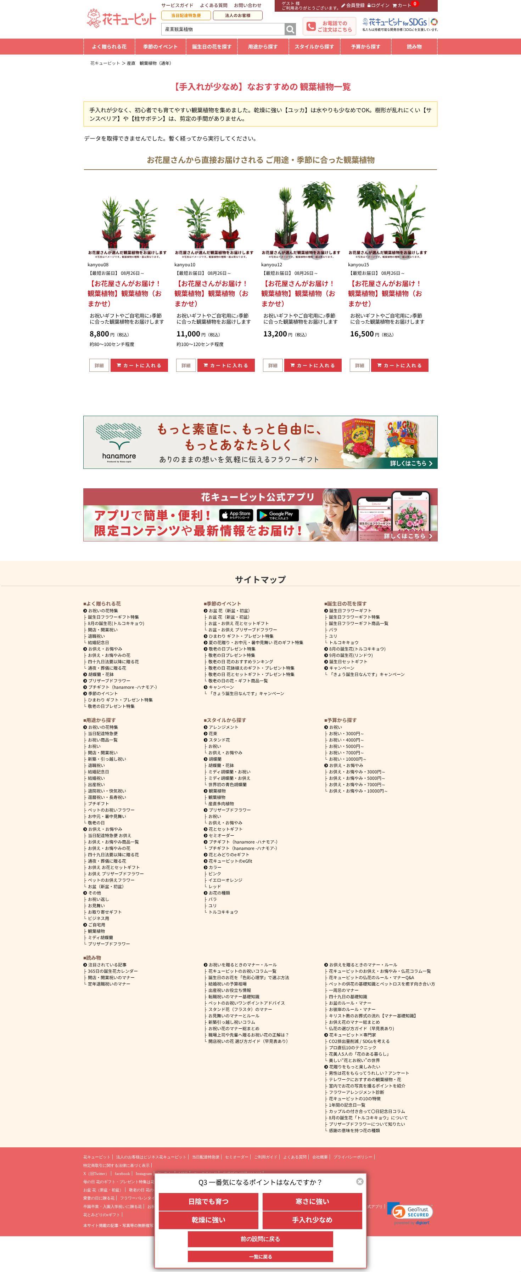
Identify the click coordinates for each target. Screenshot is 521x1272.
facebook (122, 1173)
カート (404, 5)
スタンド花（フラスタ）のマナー (240, 1009)
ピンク (214, 873)
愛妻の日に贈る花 (98, 1198)
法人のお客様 (238, 15)
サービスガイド (177, 5)
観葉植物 (96, 931)
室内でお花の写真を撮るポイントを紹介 (367, 1086)
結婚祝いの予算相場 (227, 984)
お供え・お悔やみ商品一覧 (113, 842)
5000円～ (346, 746)
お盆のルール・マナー (350, 1003)
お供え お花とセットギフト (114, 867)
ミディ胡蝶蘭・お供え (229, 778)
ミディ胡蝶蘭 (100, 937)
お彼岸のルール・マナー (352, 1009)
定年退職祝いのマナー (109, 984)
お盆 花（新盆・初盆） (230, 617)
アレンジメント (224, 727)
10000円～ (348, 759)
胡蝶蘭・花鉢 (101, 674)
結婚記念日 (98, 642)
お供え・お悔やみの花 (109, 655)
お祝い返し (98, 899)
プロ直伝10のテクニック (352, 1047)
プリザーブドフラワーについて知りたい (367, 1124)
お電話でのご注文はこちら (335, 26)
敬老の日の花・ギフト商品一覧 (238, 680)
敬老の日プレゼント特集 (111, 706)
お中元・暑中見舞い (107, 816)
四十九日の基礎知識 (348, 996)
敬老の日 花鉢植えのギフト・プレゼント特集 (251, 668)
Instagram (144, 1173)
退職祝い (96, 636)
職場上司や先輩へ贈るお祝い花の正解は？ (248, 1035)
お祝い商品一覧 (103, 740)
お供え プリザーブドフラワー (116, 873)
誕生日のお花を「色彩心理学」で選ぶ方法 (248, 977)
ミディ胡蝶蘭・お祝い (229, 771)
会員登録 (355, 5)
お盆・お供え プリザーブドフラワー (242, 629)
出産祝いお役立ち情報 (229, 990)
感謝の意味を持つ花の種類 (354, 1130)
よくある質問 (214, 5)
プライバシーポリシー (353, 1157)
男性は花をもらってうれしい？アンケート (369, 1073)
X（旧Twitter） (96, 1173)
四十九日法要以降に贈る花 (113, 661)
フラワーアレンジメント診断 (356, 1092)
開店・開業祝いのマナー (111, 977)
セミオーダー (221, 835)
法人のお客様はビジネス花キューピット (151, 1157)
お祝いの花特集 (103, 610)
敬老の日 (96, 822)
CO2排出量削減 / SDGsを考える (359, 1041)
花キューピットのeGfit (230, 861)
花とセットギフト (226, 829)
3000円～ (346, 733)
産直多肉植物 (221, 803)
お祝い (94, 746)
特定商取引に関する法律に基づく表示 (116, 1165)
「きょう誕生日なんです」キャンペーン (246, 693)
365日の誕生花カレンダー (113, 971)
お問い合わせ (248, 5)
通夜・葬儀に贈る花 (107, 668)
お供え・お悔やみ (105, 649)
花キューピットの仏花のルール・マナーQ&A (371, 977)
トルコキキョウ (344, 642)
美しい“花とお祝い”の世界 (354, 1060)
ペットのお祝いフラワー (111, 810)
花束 (213, 733)
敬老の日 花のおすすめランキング (240, 661)
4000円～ (346, 740)
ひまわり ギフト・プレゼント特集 (120, 700)
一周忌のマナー (344, 990)
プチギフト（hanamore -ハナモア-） (123, 687)
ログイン (380, 5)
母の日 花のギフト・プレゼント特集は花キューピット (130, 1182)
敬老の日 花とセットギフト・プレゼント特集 (251, 674)
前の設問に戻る (260, 1239)
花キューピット (97, 1157)
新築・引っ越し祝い (107, 759)
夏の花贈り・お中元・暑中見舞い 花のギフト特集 (256, 642)
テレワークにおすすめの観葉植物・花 (365, 1079)
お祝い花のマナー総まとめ (233, 1028)
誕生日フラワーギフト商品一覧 (358, 623)
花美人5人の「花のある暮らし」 (360, 1054)
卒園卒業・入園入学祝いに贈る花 (112, 1206)
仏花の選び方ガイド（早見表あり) (361, 1028)
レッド (214, 886)
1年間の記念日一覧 (347, 1105)
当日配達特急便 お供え (109, 835)
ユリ (333, 636)
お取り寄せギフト (105, 912)
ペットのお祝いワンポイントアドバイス (246, 1003)
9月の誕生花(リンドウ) (351, 655)
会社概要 (320, 1157)
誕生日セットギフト (348, 661)
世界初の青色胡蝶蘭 (227, 784)
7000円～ (346, 752)
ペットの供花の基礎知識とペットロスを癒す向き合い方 (382, 984)
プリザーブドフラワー (109, 680)
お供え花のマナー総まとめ (354, 1022)
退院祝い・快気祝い (107, 791)
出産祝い (96, 784)
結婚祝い (96, 778)
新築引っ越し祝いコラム (231, 1022)
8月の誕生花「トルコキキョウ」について (368, 1117)
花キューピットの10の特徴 (355, 1098)
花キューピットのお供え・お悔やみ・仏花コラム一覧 (380, 971)
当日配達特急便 (186, 15)
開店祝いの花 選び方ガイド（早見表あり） (249, 1041)
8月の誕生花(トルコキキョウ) (116, 623)
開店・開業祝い (103, 629)
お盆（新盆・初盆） (107, 886)
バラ (333, 629)
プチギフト (98, 803)
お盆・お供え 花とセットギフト (238, 623)
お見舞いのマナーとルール (233, 1015)
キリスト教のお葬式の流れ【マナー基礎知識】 (373, 1015)
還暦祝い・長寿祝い (107, 797)
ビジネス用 (98, 918)
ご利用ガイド (266, 1157)
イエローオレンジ (225, 880)
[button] (410, 1214)
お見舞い (96, 905)
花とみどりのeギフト (229, 854)
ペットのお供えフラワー (111, 880)
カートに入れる (142, 365)
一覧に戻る (260, 1256)
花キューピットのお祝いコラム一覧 (242, 971)
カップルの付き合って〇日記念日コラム (367, 1111)
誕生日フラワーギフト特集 (113, 617)
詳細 (99, 365)
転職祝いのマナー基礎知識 (233, 996)
